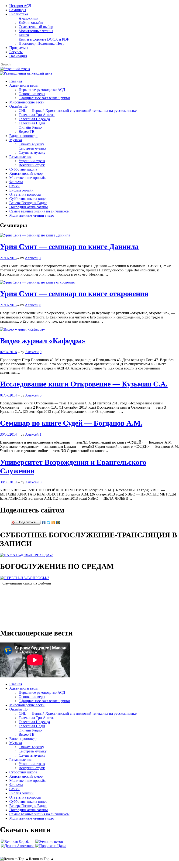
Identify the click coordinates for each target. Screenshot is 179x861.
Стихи (14, 186)
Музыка (15, 140)
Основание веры (32, 94)
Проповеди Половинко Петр (41, 43)
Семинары (17, 10)
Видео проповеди (23, 136)
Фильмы (16, 182)
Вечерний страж (32, 165)
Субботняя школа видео (28, 199)
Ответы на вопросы (25, 194)
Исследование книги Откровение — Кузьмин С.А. (84, 384)
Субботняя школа (23, 169)
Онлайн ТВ (18, 106)
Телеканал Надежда (34, 119)
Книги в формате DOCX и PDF (44, 39)
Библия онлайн (31, 22)
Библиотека (18, 14)
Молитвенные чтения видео (31, 215)
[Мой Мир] (58, 522)
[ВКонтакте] (43, 522)
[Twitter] (48, 522)
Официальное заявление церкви (44, 98)
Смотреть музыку (33, 148)
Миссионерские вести (27, 102)
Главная (15, 81)
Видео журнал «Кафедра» (43, 340)
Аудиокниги (28, 18)
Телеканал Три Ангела (37, 115)
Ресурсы (16, 52)
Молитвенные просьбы (27, 178)
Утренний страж (32, 161)
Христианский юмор (26, 173)
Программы (18, 48)
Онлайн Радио (30, 127)
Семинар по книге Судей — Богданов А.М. (71, 423)
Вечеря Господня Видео (28, 203)
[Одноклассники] (53, 522)
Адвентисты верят (24, 85)
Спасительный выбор (36, 27)
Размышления (20, 157)
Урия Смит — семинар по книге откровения (74, 293)
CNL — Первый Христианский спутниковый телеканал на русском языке (78, 111)
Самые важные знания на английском (39, 211)
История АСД (20, 6)
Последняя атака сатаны (28, 207)
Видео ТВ (26, 131)
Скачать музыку (31, 144)
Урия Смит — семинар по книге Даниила (69, 246)
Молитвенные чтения (36, 31)
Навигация (18, 56)
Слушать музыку (32, 152)
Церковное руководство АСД (42, 90)
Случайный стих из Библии (26, 583)
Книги (24, 35)
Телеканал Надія (32, 123)
